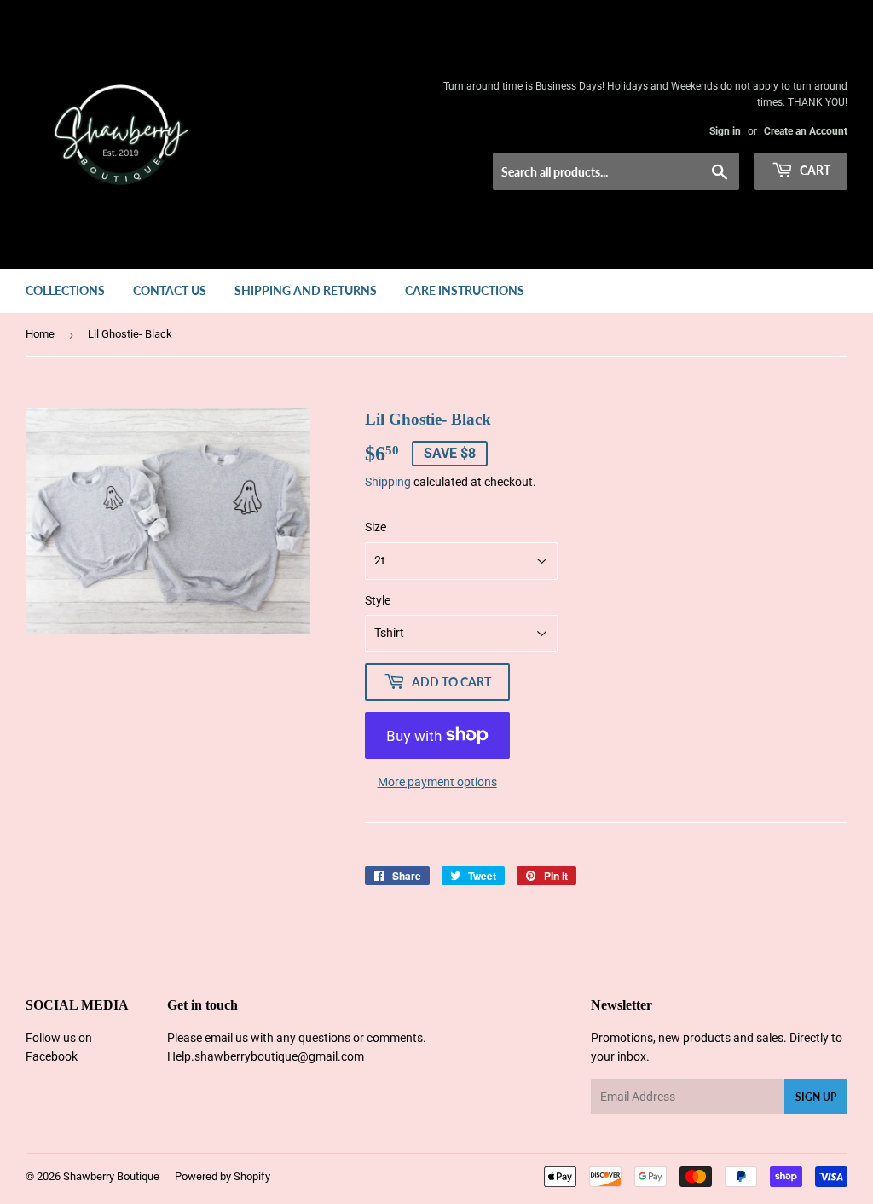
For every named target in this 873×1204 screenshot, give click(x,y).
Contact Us (169, 290)
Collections (65, 290)
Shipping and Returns (305, 290)
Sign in (725, 131)
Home (40, 333)
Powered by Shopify (222, 1176)
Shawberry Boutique (111, 1176)
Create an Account (805, 131)
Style (377, 600)
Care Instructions (464, 290)
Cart (813, 170)
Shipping (388, 482)
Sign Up (815, 1097)
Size (375, 527)
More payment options (437, 782)
